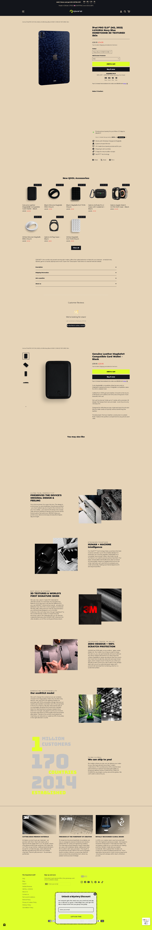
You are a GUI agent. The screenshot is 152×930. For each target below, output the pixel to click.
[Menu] (149, 919)
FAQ (23, 878)
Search (24, 884)
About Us (25, 892)
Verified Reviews (27, 886)
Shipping (102, 45)
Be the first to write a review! (76, 325)
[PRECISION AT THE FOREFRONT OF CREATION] (76, 824)
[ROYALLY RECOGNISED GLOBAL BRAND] (113, 824)
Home (24, 22)
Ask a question (40, 278)
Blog (23, 881)
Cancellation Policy (27, 907)
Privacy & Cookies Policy (29, 902)
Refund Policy (26, 900)
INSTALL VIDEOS (27, 889)
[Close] (95, 894)
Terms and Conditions (28, 897)
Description (39, 267)
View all (76, 248)
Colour (94, 48)
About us (38, 283)
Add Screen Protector (99, 55)
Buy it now (111, 69)
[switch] (146, 923)
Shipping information (42, 272)
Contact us (25, 894)
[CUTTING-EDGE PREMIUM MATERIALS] (39, 824)
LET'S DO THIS (76, 916)
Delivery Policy (26, 905)
